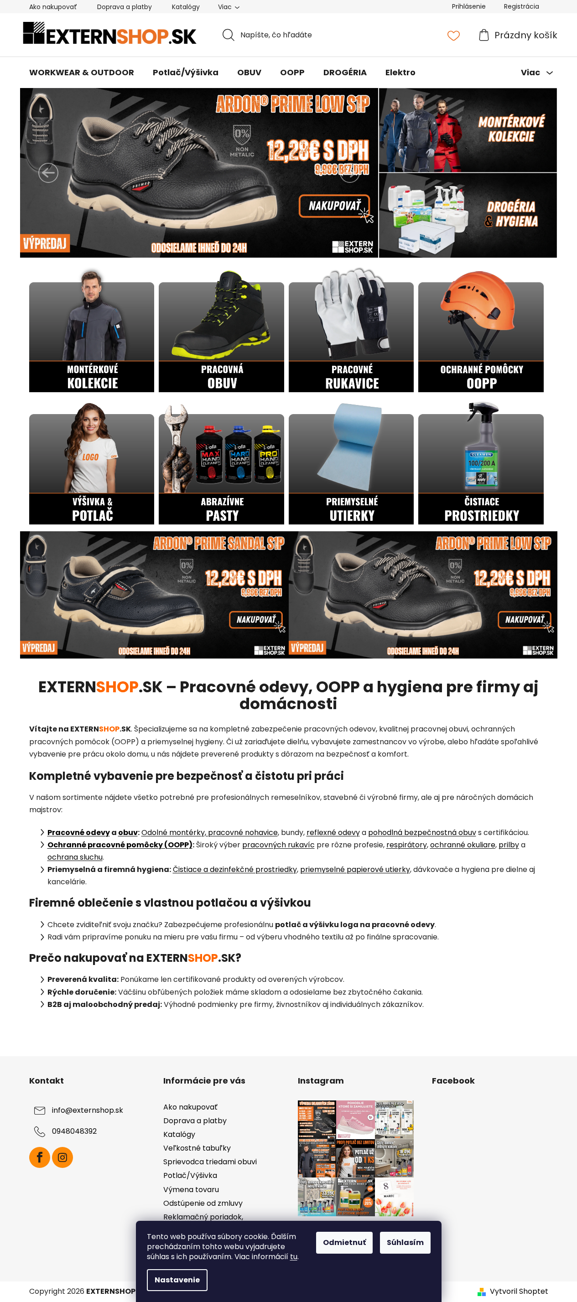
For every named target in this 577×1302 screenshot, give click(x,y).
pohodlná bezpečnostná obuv (422, 832)
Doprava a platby (124, 6)
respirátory (406, 845)
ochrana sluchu (75, 857)
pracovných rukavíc (278, 845)
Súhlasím (405, 1242)
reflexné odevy (333, 832)
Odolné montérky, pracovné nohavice (209, 832)
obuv (128, 832)
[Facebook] (39, 1157)
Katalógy (186, 6)
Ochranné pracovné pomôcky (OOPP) (119, 845)
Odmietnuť (344, 1242)
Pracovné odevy (78, 832)
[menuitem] (81, 72)
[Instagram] (62, 1157)
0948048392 (74, 1131)
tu (293, 1256)
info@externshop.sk (87, 1110)
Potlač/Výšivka (190, 1175)
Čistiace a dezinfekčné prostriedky (235, 869)
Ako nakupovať (53, 6)
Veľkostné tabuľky (197, 1148)
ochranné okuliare (462, 845)
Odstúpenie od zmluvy (203, 1203)
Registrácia (521, 6)
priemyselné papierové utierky (355, 869)
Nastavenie (177, 1280)
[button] (48, 173)
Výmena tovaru (191, 1189)
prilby (509, 845)
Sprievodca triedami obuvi (210, 1162)
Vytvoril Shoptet (519, 1291)
